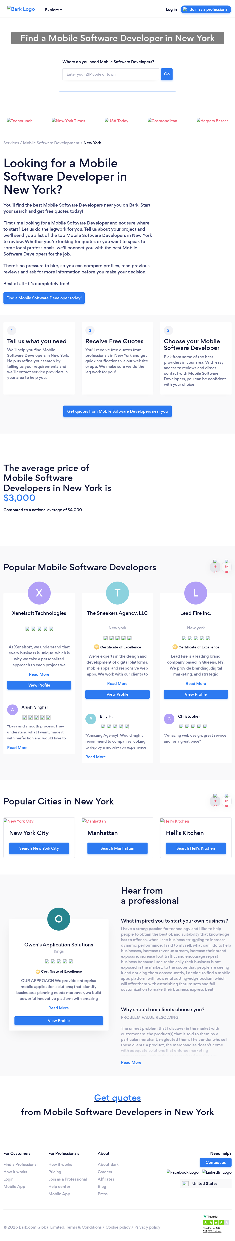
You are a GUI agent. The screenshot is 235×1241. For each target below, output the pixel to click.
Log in (171, 9)
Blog (102, 1186)
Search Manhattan (117, 848)
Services (11, 143)
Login (8, 1179)
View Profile (39, 685)
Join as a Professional (67, 1179)
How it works (15, 1172)
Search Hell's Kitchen (195, 848)
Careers (105, 1172)
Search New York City (39, 848)
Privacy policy (147, 1227)
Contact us (216, 1162)
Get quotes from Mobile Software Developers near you (117, 411)
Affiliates (106, 1179)
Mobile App (14, 1186)
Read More (131, 1062)
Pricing (54, 1172)
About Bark (108, 1164)
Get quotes (117, 1097)
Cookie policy (118, 1227)
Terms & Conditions (84, 1227)
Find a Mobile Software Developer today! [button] (44, 298)
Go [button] (167, 74)
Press (103, 1194)
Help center (59, 1186)
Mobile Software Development (51, 143)
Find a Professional (20, 1164)
